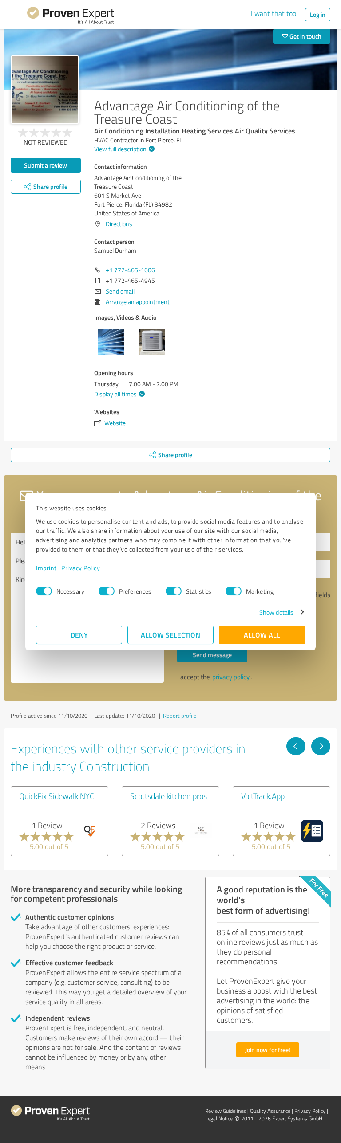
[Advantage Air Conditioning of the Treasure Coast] (45, 89)
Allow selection (170, 635)
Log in (317, 14)
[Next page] (320, 746)
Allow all (262, 635)
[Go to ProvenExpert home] (70, 17)
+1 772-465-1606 (130, 270)
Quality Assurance (270, 1111)
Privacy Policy (80, 568)
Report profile (180, 716)
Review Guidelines (225, 1111)
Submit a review (45, 165)
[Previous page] (295, 746)
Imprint (46, 568)
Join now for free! (267, 1049)
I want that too (273, 13)
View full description (120, 149)
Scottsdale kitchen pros (168, 796)
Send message (212, 654)
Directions (119, 223)
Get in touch (304, 36)
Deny (79, 635)
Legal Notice (219, 1118)
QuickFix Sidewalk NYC (56, 796)
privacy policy (231, 676)
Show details (276, 612)
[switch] (107, 591)
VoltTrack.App (263, 796)
